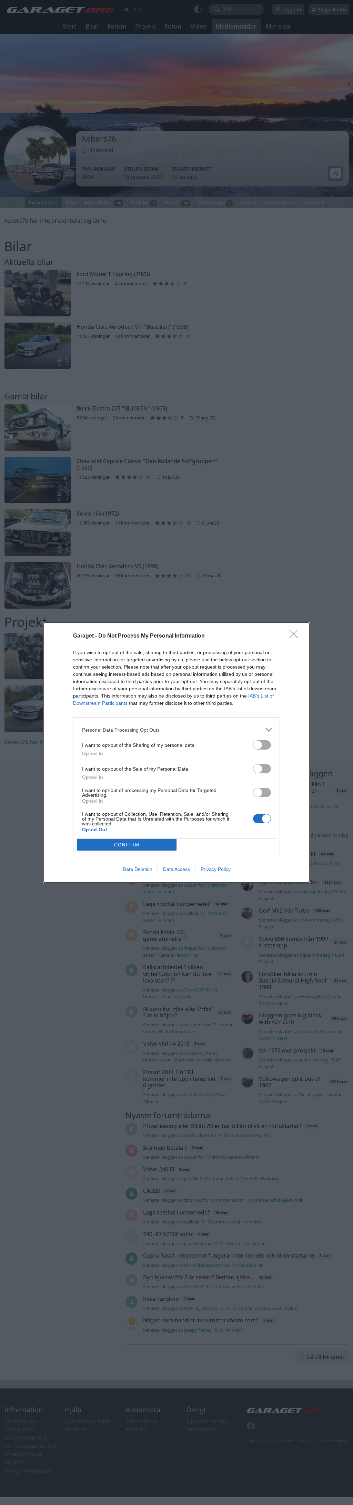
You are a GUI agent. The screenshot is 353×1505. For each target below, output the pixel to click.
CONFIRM (127, 844)
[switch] (262, 745)
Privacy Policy (216, 869)
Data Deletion (137, 869)
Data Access (176, 869)
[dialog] (176, 752)
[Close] (295, 636)
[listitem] (176, 729)
